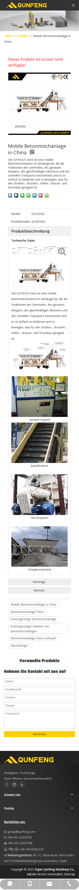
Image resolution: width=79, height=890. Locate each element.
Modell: (16, 214)
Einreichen (39, 734)
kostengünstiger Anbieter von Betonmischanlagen (30, 628)
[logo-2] (39, 760)
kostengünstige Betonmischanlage (33, 619)
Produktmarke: (20, 221)
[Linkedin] (14, 784)
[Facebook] (7, 784)
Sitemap (69, 874)
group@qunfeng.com (21, 832)
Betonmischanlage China (27, 612)
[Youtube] (22, 784)
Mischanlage (19, 645)
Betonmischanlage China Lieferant (33, 638)
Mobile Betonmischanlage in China (33, 604)
